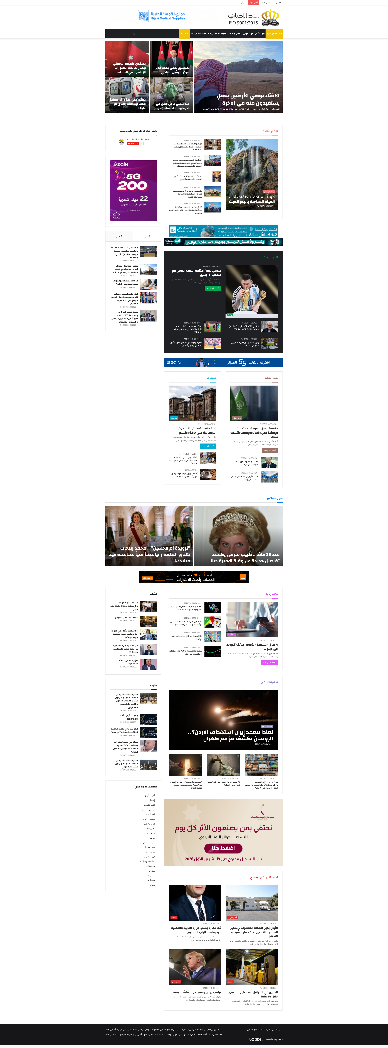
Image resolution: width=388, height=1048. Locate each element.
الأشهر (119, 236)
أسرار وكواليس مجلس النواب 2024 (127, 1034)
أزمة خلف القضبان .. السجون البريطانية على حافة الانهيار (197, 430)
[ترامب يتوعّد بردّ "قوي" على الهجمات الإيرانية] (269, 462)
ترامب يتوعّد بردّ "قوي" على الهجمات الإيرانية (228, 3)
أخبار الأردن (260, 34)
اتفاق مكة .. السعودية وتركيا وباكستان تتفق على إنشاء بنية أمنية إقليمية (185, 210)
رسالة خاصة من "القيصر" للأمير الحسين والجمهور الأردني (188, 177)
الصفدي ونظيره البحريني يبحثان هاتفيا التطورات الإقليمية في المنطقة (129, 68)
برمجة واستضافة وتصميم (272, 1039)
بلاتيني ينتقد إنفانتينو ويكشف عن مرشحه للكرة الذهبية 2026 (244, 327)
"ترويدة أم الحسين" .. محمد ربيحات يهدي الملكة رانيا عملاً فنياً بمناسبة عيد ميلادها (149, 554)
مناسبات (151, 875)
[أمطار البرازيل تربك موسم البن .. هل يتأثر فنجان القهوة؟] (208, 474)
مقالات (152, 871)
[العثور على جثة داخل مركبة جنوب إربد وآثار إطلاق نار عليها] (127, 95)
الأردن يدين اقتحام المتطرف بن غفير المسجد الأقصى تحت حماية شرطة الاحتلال (254, 932)
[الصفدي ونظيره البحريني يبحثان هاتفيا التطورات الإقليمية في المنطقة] (127, 59)
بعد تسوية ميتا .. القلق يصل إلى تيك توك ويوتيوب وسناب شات (186, 608)
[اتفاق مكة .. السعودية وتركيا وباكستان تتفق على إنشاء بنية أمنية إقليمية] (212, 207)
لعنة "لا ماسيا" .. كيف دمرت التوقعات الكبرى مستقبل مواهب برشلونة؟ (187, 329)
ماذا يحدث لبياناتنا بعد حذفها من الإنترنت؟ (187, 637)
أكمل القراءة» (270, 450)
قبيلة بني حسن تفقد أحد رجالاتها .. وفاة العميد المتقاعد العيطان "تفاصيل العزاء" (125, 747)
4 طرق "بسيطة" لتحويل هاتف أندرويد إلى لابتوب (252, 647)
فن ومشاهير (149, 857)
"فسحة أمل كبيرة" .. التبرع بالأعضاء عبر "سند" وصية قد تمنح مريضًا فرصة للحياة (186, 785)
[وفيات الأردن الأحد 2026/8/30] (148, 719)
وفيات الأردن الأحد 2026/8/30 (129, 717)
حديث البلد (150, 833)
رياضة (210, 34)
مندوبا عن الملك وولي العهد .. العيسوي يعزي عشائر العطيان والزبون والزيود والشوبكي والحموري (126, 700)
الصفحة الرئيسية (274, 34)
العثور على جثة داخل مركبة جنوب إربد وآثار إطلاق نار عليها (128, 104)
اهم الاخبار (150, 814)
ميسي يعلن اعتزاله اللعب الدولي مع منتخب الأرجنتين (196, 273)
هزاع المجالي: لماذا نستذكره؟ (128, 662)
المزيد (185, 34)
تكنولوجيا (151, 828)
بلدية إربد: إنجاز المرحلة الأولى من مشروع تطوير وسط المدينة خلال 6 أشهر (125, 269)
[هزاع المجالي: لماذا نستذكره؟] (148, 664)
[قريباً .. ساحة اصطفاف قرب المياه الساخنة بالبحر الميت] (252, 174)
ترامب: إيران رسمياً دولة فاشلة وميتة (196, 992)
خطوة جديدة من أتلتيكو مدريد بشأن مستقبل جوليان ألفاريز (186, 344)
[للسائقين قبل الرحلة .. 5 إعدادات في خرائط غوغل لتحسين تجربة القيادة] (212, 622)
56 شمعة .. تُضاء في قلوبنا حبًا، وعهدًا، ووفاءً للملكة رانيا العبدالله (124, 634)
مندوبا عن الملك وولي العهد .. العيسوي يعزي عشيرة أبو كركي (126, 763)
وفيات (152, 885)
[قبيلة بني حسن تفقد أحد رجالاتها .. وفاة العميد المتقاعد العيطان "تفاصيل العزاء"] (148, 746)
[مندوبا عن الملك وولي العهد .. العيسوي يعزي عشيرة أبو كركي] (148, 764)
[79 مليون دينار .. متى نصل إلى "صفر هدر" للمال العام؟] (223, 765)
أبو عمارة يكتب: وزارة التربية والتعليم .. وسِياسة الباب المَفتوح (196, 930)
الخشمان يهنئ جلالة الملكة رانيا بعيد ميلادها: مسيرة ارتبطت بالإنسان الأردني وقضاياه (124, 253)
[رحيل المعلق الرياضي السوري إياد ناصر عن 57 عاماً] (269, 343)
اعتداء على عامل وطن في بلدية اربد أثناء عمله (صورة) (172, 106)
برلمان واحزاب (235, 34)
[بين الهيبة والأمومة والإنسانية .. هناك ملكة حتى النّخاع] (148, 606)
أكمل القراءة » (213, 288)
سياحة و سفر (149, 842)
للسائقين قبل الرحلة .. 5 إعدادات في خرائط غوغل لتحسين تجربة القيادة (186, 623)
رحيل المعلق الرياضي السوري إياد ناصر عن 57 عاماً (244, 344)
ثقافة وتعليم (149, 824)
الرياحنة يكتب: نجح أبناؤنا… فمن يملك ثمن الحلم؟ (125, 282)
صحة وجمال (149, 847)
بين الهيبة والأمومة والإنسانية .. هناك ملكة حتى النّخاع (124, 606)
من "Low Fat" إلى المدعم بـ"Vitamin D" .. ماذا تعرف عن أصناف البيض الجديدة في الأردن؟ (261, 785)
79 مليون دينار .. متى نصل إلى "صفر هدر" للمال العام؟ (224, 783)
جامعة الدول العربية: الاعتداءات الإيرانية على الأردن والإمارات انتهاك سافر (254, 433)
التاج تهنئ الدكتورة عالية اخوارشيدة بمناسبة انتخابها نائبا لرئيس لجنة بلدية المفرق (124, 299)
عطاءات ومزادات (198, 34)
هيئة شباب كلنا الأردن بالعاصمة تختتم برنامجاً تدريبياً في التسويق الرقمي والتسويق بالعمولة (124, 317)
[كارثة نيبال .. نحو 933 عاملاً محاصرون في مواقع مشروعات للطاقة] (208, 458)
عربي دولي (248, 34)
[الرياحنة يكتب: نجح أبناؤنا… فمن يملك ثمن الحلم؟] (148, 284)
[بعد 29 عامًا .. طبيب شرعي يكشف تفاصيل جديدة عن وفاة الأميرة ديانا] (238, 536)
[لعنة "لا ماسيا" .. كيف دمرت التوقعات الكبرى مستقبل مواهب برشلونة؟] (212, 326)
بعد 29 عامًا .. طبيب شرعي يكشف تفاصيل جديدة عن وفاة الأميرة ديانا (244, 557)
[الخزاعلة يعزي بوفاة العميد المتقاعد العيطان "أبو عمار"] (148, 732)
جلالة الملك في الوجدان (126, 618)
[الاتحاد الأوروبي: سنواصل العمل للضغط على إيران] (269, 477)
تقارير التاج (148, 1034)
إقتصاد (152, 800)
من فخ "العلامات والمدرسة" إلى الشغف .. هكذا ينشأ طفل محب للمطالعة (187, 147)
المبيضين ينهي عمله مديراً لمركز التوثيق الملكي (172, 70)
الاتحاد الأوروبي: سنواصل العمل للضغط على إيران (245, 477)
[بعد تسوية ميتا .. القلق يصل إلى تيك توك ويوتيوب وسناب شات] (212, 607)
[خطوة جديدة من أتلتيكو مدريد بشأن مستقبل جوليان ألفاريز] (212, 343)
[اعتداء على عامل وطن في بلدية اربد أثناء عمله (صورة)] (172, 95)
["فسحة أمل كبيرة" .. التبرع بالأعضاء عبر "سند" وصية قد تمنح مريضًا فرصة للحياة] (185, 765)
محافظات (150, 866)
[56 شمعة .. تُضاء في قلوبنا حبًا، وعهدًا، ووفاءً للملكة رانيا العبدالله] (148, 634)
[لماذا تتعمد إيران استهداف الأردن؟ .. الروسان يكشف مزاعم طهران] (223, 720)
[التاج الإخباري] (255, 17)
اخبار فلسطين (148, 805)
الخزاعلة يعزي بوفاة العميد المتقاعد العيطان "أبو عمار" (124, 730)
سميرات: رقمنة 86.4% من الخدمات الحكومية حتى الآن (185, 652)
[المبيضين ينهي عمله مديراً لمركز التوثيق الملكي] (172, 59)
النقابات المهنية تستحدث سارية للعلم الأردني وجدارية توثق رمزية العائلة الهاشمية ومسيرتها (187, 163)
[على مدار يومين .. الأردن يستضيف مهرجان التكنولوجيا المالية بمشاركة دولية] (212, 191)
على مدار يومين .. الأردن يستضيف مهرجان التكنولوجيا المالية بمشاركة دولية (187, 194)
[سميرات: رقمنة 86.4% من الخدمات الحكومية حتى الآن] (212, 651)
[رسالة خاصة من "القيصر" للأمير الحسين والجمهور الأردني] (216, 176)
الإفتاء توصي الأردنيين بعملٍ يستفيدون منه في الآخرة (248, 99)
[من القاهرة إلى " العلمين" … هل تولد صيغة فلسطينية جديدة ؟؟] (148, 649)
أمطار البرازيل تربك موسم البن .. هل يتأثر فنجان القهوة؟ (183, 475)
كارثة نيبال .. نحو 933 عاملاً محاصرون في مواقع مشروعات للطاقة (183, 460)
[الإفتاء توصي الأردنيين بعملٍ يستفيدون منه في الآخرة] (238, 77)
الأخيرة (147, 236)
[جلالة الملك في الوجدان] (148, 621)
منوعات (151, 880)
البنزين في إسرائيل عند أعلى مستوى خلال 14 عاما (253, 994)
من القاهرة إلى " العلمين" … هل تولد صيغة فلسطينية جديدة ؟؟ (124, 649)
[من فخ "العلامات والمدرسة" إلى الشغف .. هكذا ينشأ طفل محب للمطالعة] (212, 144)
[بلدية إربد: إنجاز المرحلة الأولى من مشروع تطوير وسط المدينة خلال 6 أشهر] (148, 269)
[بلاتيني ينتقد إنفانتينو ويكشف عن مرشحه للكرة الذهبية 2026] (269, 326)
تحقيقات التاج (221, 34)
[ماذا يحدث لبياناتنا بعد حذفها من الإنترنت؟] (212, 636)
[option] (194, 77)
